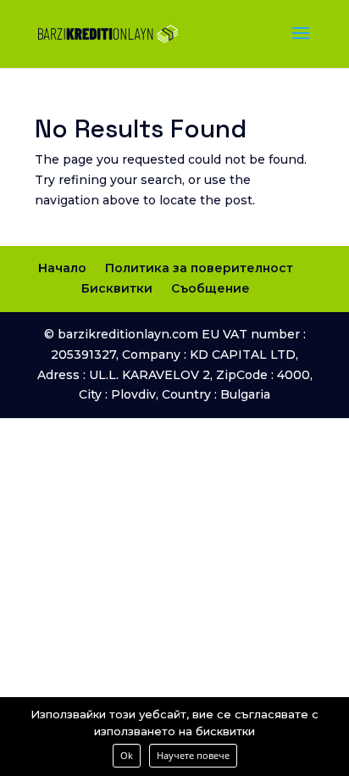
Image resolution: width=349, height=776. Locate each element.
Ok (126, 755)
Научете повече (193, 755)
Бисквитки (116, 288)
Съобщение (210, 288)
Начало (62, 268)
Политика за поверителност (199, 268)
